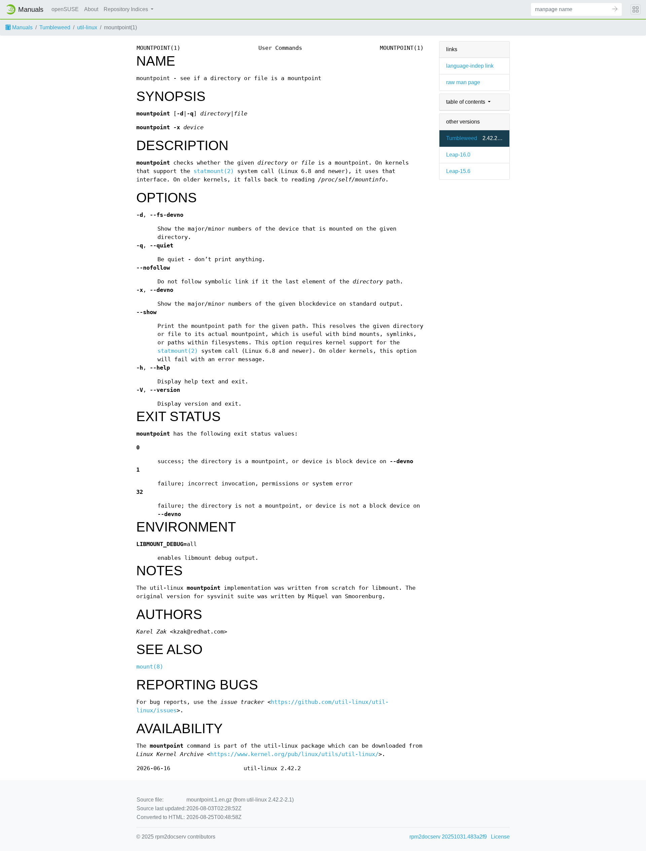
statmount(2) (213, 171)
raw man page (463, 82)
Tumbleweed (54, 27)
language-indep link (470, 66)
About (91, 9)
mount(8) (149, 666)
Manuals (22, 27)
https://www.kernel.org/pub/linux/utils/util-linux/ (294, 754)
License (500, 837)
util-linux (87, 27)
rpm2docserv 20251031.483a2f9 (448, 837)
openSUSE (65, 9)
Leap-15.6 (458, 171)
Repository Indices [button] (126, 9)
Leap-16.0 (458, 155)
